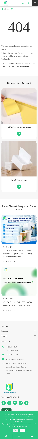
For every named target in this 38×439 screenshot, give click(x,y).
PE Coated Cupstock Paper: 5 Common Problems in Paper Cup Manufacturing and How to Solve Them (18, 253)
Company (5, 326)
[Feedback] (31, 436)
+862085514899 (11, 347)
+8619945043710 (12, 350)
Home (6, 9)
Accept (22, 430)
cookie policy (16, 426)
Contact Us (5, 341)
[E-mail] (19, 436)
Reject (15, 430)
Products (4, 331)
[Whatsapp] (6, 436)
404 (12, 9)
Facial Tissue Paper (19, 180)
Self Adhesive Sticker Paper (19, 127)
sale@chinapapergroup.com (15, 359)
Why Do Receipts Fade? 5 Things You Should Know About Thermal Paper (17, 303)
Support (4, 336)
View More (9, 262)
